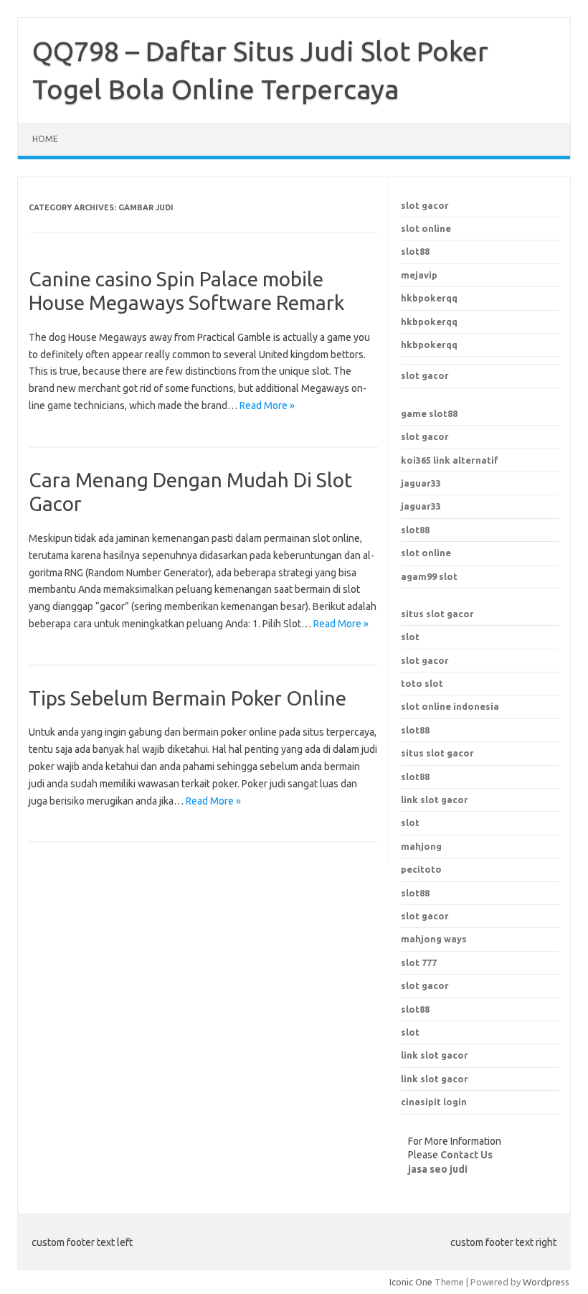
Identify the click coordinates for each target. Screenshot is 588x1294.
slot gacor (425, 205)
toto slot (422, 683)
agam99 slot (429, 576)
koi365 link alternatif (449, 460)
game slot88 (429, 413)
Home (45, 139)
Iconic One (410, 1282)
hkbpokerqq (429, 298)
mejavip (419, 275)
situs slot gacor (437, 614)
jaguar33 (421, 483)
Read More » (267, 405)
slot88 (415, 251)
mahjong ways (434, 939)
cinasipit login (434, 1102)
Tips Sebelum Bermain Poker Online (187, 698)
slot (410, 637)
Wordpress (546, 1282)
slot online (426, 228)
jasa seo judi (438, 1169)
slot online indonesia (450, 706)
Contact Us (466, 1155)
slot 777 (419, 962)
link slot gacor (434, 799)
